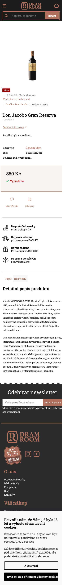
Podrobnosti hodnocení (16, 99)
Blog (6, 491)
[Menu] (4, 5)
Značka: (17, 104)
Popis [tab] (8, 278)
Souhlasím (31, 577)
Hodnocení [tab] (20, 278)
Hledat (52, 15)
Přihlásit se (53, 402)
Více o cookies (24, 541)
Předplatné (10, 487)
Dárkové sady (12, 483)
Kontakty (9, 494)
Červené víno (33, 147)
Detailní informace (13, 127)
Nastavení (31, 565)
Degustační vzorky (14, 479)
